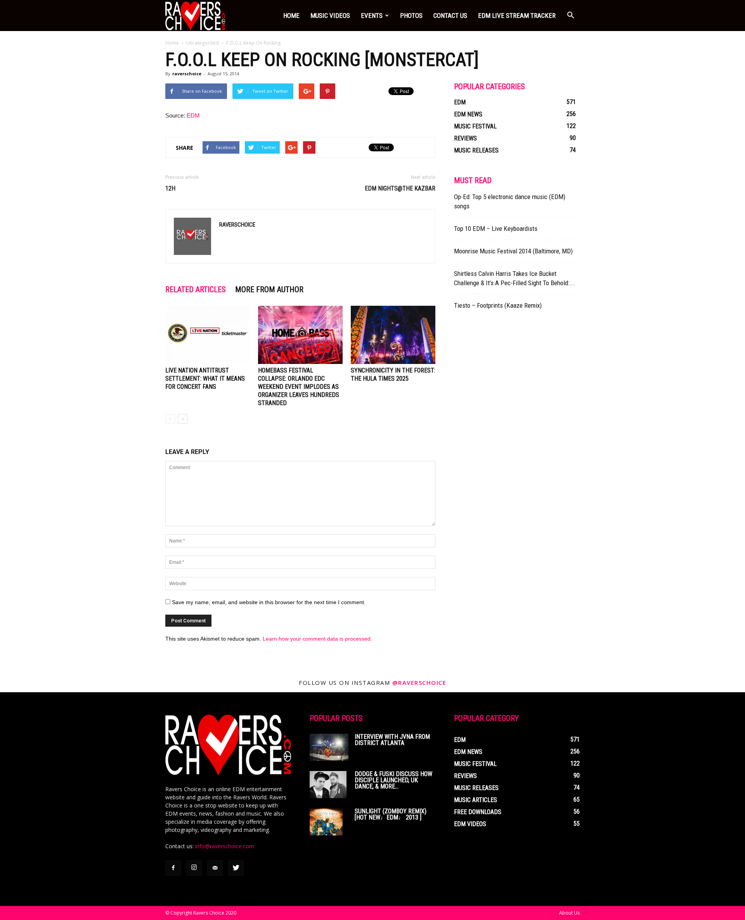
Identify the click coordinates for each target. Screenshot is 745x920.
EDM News (468, 114)
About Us (569, 913)
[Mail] (215, 868)
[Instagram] (194, 868)
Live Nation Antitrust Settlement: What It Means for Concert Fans (205, 378)
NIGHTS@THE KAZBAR (400, 188)
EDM (193, 115)
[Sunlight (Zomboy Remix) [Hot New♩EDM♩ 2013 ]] (326, 821)
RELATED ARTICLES (195, 289)
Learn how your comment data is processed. (317, 639)
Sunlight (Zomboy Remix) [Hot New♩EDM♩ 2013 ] (390, 814)
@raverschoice (419, 682)
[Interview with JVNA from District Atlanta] (329, 747)
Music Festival (475, 126)
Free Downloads (477, 812)
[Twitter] (236, 868)
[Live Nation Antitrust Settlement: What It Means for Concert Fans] (207, 335)
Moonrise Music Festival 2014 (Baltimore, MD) (513, 251)
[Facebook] (173, 868)
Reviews (465, 138)
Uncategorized (202, 43)
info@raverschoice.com (224, 846)
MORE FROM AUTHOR (269, 289)
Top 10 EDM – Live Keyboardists (495, 228)
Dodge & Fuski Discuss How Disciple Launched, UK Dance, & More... (393, 780)
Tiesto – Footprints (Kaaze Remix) (498, 305)
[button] (570, 15)
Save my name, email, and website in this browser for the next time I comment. (269, 602)
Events (372, 15)
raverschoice (186, 73)
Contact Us (450, 15)
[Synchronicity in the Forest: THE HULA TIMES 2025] (393, 335)
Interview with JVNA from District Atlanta (392, 740)
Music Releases (476, 150)
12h (170, 188)
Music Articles (475, 800)
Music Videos (330, 15)
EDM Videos (470, 824)
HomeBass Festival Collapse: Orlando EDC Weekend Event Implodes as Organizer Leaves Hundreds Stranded (298, 387)
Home (291, 15)
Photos (411, 15)
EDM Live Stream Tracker (517, 15)
